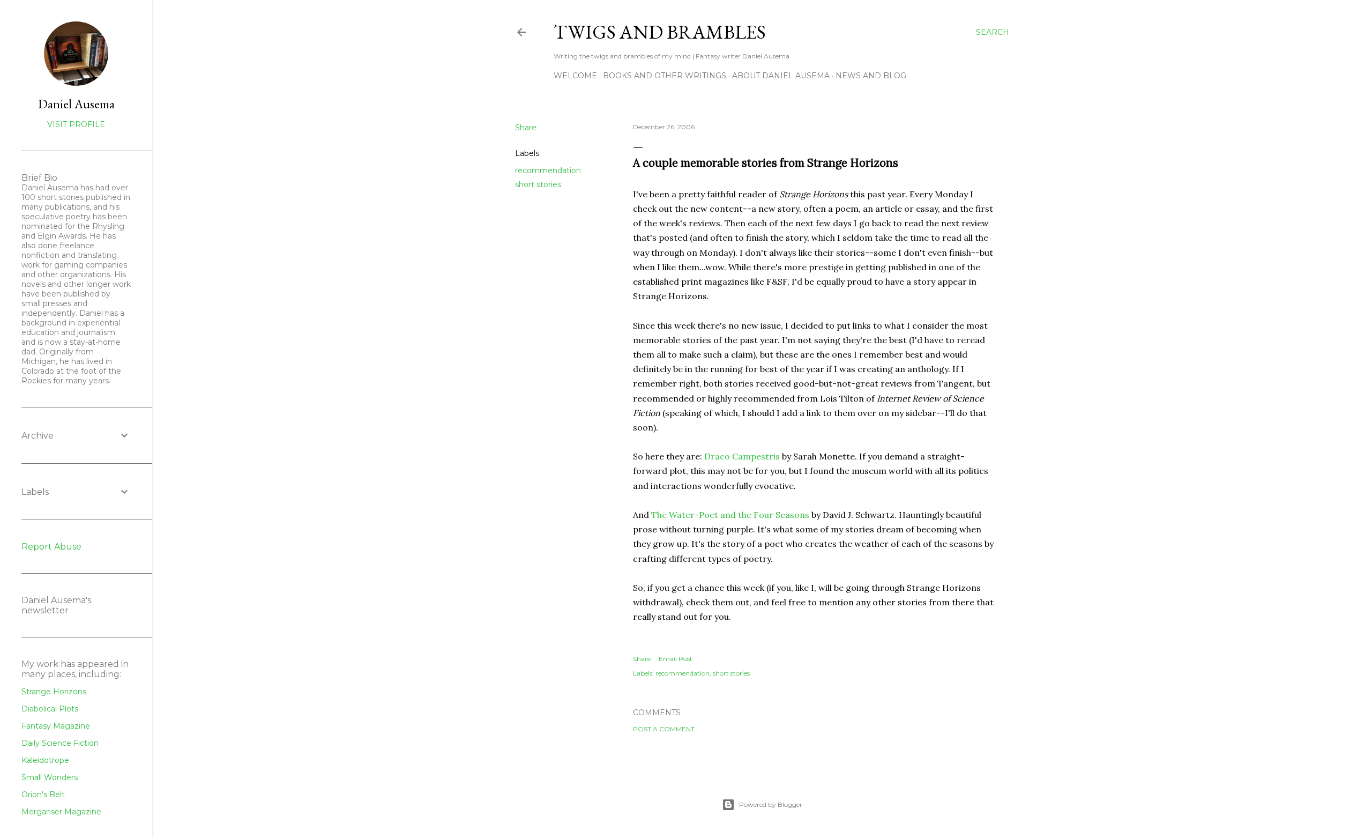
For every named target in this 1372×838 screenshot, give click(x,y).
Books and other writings (664, 75)
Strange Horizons (53, 691)
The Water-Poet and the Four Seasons (730, 514)
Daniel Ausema (76, 103)
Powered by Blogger (770, 804)
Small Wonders (49, 777)
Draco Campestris (742, 456)
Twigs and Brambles (660, 32)
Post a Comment (664, 729)
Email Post (675, 659)
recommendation (548, 170)
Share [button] (525, 127)
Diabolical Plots (49, 709)
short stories (538, 184)
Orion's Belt (43, 794)
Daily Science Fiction (60, 743)
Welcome (575, 75)
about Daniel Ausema (781, 75)
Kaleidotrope (45, 760)
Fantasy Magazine (55, 726)
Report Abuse (51, 547)
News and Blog (871, 75)
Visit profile (76, 124)
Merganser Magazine (61, 812)
